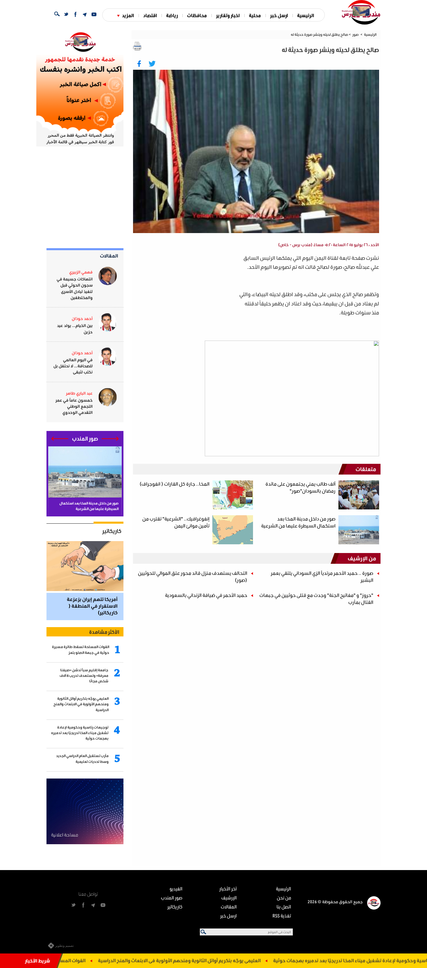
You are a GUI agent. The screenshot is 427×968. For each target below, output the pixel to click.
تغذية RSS (281, 915)
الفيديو (176, 888)
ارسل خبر (279, 15)
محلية (255, 15)
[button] (110, 439)
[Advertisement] (185, 294)
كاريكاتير (111, 530)
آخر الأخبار (228, 888)
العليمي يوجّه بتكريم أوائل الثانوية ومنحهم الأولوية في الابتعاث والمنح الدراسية (211, 960)
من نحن (284, 897)
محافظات (197, 15)
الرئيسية (305, 15)
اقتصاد (150, 15)
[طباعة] (137, 46)
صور (355, 34)
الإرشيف (229, 897)
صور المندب (171, 897)
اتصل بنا (284, 906)
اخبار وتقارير (228, 15)
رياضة (172, 15)
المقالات (109, 256)
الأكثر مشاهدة (104, 632)
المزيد (128, 15)
